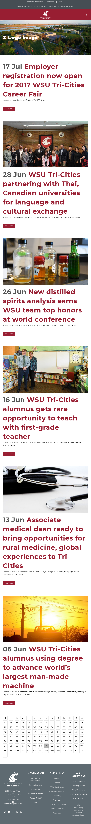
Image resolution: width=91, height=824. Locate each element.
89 (34, 746)
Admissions (35, 789)
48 (40, 732)
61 (35, 736)
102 (28, 750)
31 (23, 727)
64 (52, 736)
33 (34, 727)
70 (5, 741)
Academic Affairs (26, 217)
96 (76, 746)
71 (11, 741)
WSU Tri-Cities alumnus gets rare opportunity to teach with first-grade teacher (41, 418)
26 (76, 722)
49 (46, 732)
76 (40, 741)
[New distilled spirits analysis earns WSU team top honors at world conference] (45, 261)
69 (81, 736)
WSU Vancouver (78, 790)
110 (75, 750)
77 (46, 741)
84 (5, 746)
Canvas (57, 783)
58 (17, 736)
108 (64, 750)
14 (5, 722)
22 (52, 722)
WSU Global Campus (78, 794)
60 (29, 736)
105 (46, 750)
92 (52, 746)
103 (34, 750)
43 (11, 732)
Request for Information (35, 779)
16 (17, 722)
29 (11, 727)
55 (82, 732)
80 (64, 741)
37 (58, 727)
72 (17, 741)
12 (76, 718)
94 (64, 746)
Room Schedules (57, 809)
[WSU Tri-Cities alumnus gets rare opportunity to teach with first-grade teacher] (45, 369)
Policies (78, 805)
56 (5, 736)
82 (76, 741)
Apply (60, 2)
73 (23, 741)
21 (46, 722)
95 (70, 746)
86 (17, 746)
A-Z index (57, 800)
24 (64, 722)
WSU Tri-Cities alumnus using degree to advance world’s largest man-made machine (43, 667)
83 (81, 741)
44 (17, 732)
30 (17, 727)
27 (81, 722)
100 (17, 750)
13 (82, 718)
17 (23, 722)
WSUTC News (39, 100)
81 (70, 741)
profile (71, 442)
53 (70, 732)
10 (64, 718)
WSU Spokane (78, 785)
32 (29, 727)
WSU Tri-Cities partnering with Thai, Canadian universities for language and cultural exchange (41, 193)
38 (64, 727)
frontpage (46, 217)
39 (70, 727)
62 (40, 736)
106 (52, 750)
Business (37, 217)
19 (35, 722)
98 (5, 750)
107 (58, 750)
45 (23, 732)
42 (5, 732)
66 (64, 736)
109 (70, 750)
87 (23, 746)
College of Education (49, 442)
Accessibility (78, 810)
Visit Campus (50, 2)
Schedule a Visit (35, 785)
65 (58, 736)
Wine (61, 325)
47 (34, 732)
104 (40, 750)
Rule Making (78, 808)
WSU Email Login (57, 787)
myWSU (56, 778)
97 (81, 746)
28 (5, 727)
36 (52, 727)
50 (52, 732)
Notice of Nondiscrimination (78, 814)
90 (40, 746)
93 (58, 746)
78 (52, 741)
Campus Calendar (57, 791)
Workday (57, 813)
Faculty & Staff (40, 6)
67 (70, 736)
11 (70, 718)
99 (11, 750)
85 (11, 746)
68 (76, 736)
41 (82, 727)
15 (11, 722)
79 (58, 741)
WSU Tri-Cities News (57, 804)
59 (23, 736)
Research (55, 217)
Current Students (24, 6)
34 (40, 727)
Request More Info (35, 2)
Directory (57, 796)
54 (76, 732)
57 (11, 736)
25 (70, 722)
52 (64, 732)
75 (35, 741)
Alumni (22, 100)
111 (82, 750)
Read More (9, 108)
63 (46, 736)
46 (29, 732)
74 (29, 741)
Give (35, 802)
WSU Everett (78, 798)
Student (29, 100)
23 (58, 722)
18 (29, 722)
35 (46, 727)
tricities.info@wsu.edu (13, 804)
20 (40, 722)
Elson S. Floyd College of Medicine (49, 572)
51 (58, 732)
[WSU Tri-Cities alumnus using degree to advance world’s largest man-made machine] (45, 619)
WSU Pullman (79, 781)
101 (23, 750)
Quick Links (52, 6)
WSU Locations (66, 6)
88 (29, 746)
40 (75, 727)
